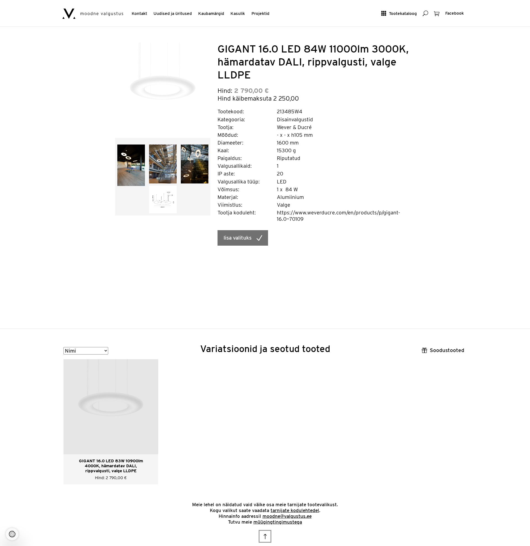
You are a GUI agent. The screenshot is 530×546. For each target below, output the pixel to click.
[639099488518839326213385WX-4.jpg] (194, 163)
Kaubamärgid (211, 13)
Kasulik (237, 13)
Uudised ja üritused (172, 13)
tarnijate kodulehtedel (295, 510)
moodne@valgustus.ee (287, 516)
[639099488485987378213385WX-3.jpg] (163, 163)
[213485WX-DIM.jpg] (163, 199)
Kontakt (139, 13)
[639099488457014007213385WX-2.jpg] (131, 165)
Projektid (260, 13)
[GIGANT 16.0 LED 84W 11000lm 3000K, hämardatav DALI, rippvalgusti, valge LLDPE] (162, 90)
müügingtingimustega (277, 522)
